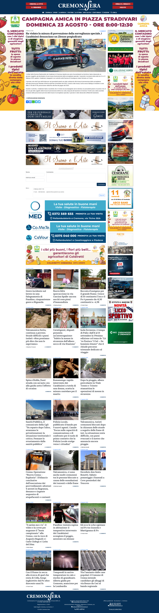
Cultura (70, 12)
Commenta (101, 184)
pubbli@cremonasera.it (116, 605)
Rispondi (102, 195)
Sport (55, 12)
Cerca (114, 12)
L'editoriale (97, 12)
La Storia (78, 12)
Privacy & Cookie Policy (115, 609)
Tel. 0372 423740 (116, 603)
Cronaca (49, 12)
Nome (28, 172)
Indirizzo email (30, 177)
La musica (62, 12)
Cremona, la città (36, 4)
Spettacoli (87, 12)
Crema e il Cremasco (122, 4)
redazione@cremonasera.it (80, 607)
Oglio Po (123, 7)
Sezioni (106, 12)
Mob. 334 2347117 (116, 604)
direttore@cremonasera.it (80, 602)
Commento (49, 172)
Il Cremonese (36, 7)
